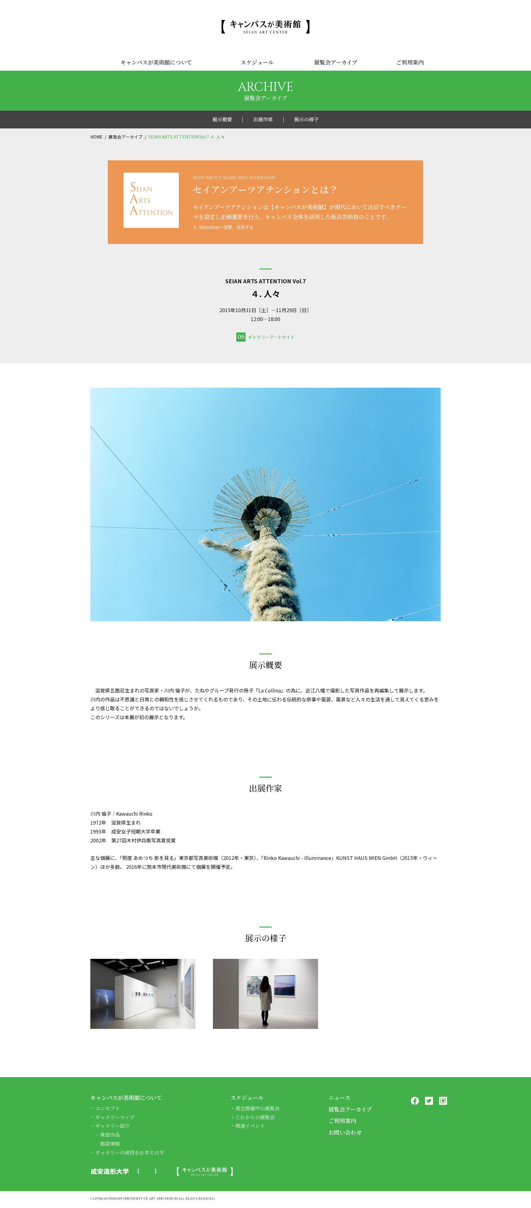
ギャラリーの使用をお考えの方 (129, 1152)
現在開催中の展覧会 (257, 1108)
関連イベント (250, 1125)
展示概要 (222, 119)
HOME (96, 137)
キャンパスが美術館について (156, 62)
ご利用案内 (410, 62)
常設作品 (110, 1134)
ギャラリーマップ (114, 1117)
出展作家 (263, 119)
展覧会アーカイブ (335, 62)
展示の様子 (306, 119)
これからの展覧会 (255, 1117)
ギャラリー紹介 (112, 1125)
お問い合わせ (345, 1132)
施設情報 (110, 1143)
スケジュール (257, 62)
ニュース (339, 1097)
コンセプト (107, 1108)
